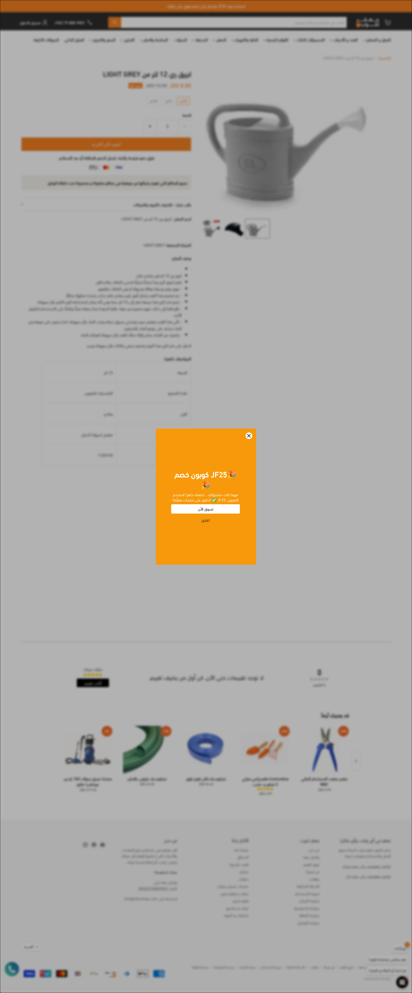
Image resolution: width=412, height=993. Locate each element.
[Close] (249, 435)
